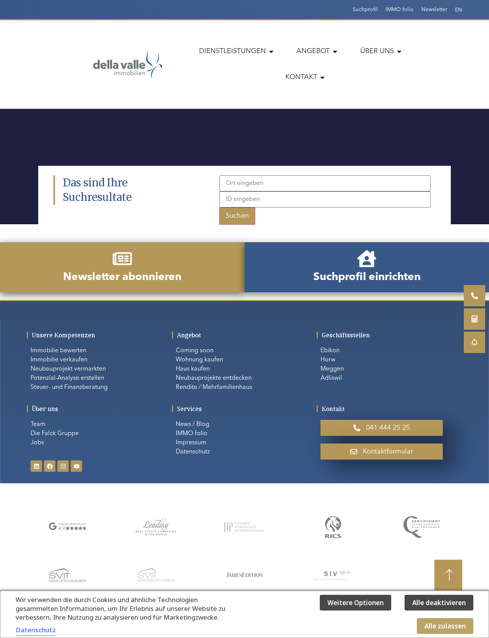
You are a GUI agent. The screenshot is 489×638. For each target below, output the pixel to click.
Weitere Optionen (355, 602)
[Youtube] (76, 466)
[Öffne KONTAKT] (322, 77)
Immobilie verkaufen (59, 360)
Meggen (332, 369)
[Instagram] (63, 466)
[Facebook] (49, 466)
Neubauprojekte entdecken (214, 378)
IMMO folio (399, 9)
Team (38, 424)
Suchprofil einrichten (367, 277)
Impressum (191, 443)
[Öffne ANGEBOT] (335, 51)
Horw (328, 360)
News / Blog (192, 424)
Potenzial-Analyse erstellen (67, 378)
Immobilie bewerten (58, 351)
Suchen (237, 215)
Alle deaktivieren (439, 602)
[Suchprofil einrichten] (366, 258)
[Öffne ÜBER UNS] (399, 51)
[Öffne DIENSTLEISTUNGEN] (271, 51)
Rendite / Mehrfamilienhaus (214, 387)
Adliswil (331, 378)
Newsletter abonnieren (122, 277)
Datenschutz (193, 452)
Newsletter (434, 9)
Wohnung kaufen (199, 360)
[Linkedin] (36, 466)
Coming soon (195, 351)
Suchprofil (365, 9)
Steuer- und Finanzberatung (69, 387)
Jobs (37, 443)
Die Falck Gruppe (55, 434)
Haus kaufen (193, 369)
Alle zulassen (445, 626)
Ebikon (330, 351)
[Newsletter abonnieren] (122, 258)
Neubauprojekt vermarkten (68, 369)
